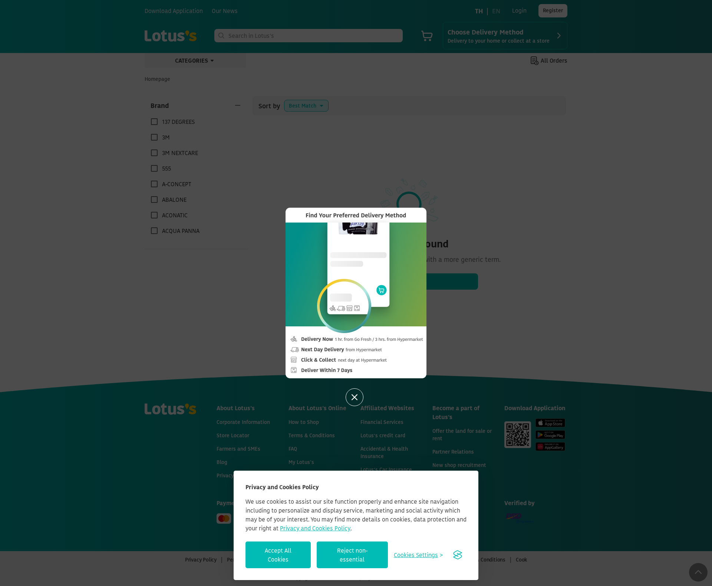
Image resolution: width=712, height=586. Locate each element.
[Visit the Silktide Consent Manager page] (458, 555)
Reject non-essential (352, 555)
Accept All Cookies (278, 555)
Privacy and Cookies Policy (315, 528)
